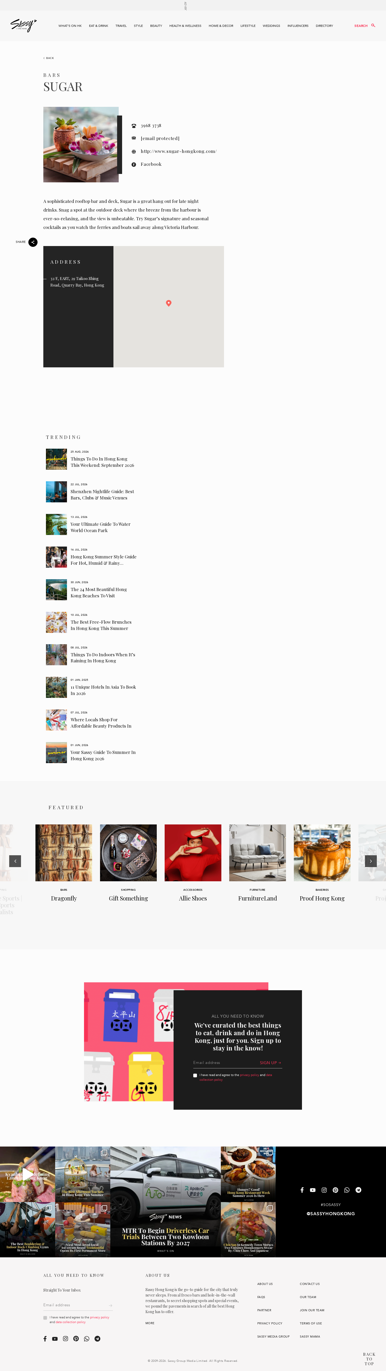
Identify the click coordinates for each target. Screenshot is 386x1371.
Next (371, 875)
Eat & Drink (98, 26)
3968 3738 (151, 125)
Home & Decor (221, 26)
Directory (324, 26)
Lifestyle (248, 26)
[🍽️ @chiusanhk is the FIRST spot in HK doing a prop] (248, 1229)
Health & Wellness (185, 26)
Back (50, 58)
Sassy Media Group (273, 1337)
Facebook (151, 164)
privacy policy (249, 1075)
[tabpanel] (91, 459)
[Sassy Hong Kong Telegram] (358, 1190)
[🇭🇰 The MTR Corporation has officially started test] (165, 1202)
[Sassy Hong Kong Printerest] (335, 1190)
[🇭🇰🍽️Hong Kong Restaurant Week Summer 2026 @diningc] (248, 1174)
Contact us (310, 1284)
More (150, 1323)
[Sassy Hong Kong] (24, 26)
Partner (264, 1310)
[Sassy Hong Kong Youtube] (313, 1190)
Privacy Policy (270, 1323)
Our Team (308, 1297)
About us (265, 1284)
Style (138, 26)
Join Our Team (312, 1310)
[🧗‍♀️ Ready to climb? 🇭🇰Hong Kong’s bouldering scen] (27, 1229)
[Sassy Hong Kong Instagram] (324, 1190)
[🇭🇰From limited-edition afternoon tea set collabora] (82, 1174)
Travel (121, 26)
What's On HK (70, 26)
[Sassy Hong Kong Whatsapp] (347, 1190)
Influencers (298, 26)
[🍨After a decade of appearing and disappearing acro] (82, 1229)
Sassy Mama (310, 1337)
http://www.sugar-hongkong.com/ (179, 151)
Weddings (271, 26)
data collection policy (71, 1322)
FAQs (261, 1297)
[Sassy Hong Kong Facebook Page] (302, 1190)
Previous (15, 875)
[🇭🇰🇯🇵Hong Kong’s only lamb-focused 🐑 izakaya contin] (27, 1174)
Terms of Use (311, 1323)
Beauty (156, 26)
